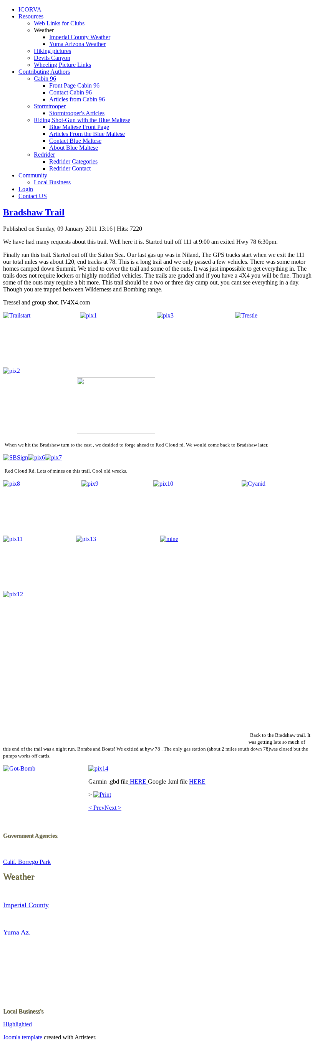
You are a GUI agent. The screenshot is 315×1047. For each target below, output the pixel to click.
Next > (112, 807)
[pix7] (53, 457)
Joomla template (22, 1037)
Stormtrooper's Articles (76, 113)
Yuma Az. (17, 932)
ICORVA (29, 9)
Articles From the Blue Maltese (87, 134)
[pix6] (36, 457)
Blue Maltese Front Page (79, 127)
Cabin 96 (45, 78)
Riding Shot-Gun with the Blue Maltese (82, 120)
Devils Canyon (52, 58)
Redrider (44, 154)
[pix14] (98, 768)
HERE (138, 781)
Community (32, 175)
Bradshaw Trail (34, 212)
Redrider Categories (73, 161)
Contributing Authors (44, 71)
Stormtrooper (50, 106)
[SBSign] (15, 457)
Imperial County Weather (79, 37)
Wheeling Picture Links (62, 64)
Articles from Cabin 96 (77, 99)
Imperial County (26, 905)
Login (25, 189)
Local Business (52, 182)
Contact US (32, 196)
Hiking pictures (52, 51)
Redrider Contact (70, 168)
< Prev (96, 807)
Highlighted (17, 1024)
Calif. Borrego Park (27, 861)
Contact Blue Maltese (75, 140)
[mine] (169, 539)
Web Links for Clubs (59, 23)
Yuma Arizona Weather (77, 44)
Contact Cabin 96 (70, 92)
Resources (30, 16)
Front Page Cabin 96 (74, 85)
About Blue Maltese (73, 147)
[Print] (102, 794)
